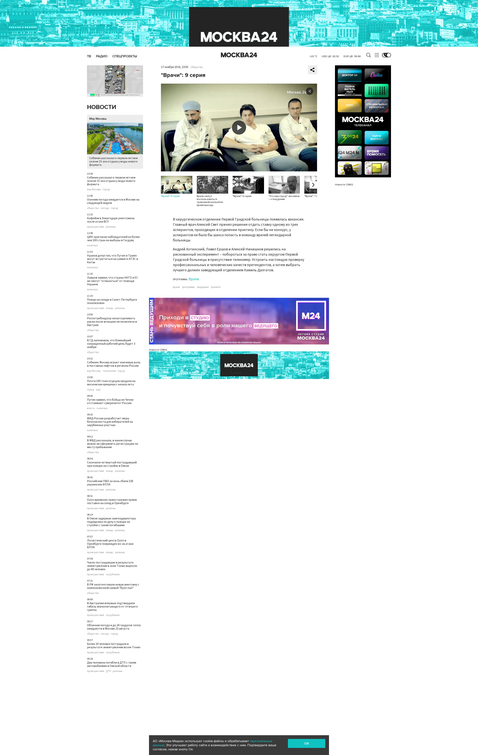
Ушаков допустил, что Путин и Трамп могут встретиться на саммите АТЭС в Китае (112, 259)
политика (92, 245)
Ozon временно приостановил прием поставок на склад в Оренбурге (112, 501)
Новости (101, 107)
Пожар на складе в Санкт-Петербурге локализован (112, 301)
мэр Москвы (94, 189)
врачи (176, 287)
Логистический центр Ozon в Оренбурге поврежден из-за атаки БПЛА (110, 543)
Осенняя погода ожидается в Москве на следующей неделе (113, 201)
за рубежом (113, 574)
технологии (109, 371)
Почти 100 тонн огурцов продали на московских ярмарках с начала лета (111, 382)
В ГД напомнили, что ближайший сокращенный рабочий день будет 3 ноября (111, 343)
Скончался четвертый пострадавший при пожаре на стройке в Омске (112, 464)
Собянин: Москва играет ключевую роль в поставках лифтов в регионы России (113, 364)
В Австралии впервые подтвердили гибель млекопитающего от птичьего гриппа (112, 606)
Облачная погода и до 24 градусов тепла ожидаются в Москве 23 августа (114, 627)
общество (93, 208)
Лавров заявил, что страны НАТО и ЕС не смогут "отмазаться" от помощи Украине (112, 281)
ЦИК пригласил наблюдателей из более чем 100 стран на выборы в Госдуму (113, 238)
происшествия (95, 227)
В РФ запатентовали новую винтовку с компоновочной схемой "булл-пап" (113, 586)
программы (188, 287)
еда (98, 389)
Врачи (194, 279)
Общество (197, 67)
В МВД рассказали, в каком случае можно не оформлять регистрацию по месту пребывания (112, 443)
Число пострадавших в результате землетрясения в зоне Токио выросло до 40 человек (112, 565)
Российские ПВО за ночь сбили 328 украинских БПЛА (110, 483)
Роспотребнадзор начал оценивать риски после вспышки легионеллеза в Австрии (112, 321)
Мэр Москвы (98, 119)
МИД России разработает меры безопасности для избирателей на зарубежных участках (110, 421)
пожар (109, 308)
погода (105, 208)
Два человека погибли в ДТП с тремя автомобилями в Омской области (111, 664)
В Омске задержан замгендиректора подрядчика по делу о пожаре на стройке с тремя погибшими (111, 521)
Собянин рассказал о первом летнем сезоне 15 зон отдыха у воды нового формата (113, 161)
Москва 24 (239, 55)
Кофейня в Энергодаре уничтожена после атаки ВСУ (110, 220)
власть (91, 408)
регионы (111, 227)
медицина (203, 287)
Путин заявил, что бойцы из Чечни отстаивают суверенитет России (110, 401)
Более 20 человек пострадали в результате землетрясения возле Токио (113, 645)
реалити (216, 287)
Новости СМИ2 (158, 349)
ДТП (108, 671)
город (106, 189)
